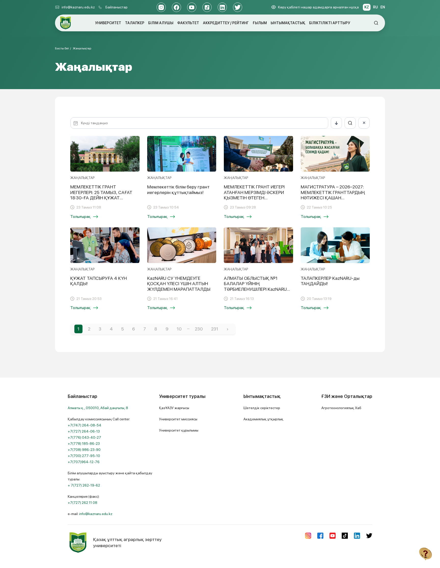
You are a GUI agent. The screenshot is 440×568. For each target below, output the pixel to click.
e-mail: (90, 514)
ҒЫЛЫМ (260, 23)
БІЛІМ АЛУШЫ (160, 23)
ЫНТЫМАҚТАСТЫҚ (288, 23)
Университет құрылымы (178, 430)
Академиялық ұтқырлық (263, 419)
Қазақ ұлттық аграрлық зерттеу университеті (127, 542)
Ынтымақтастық (262, 396)
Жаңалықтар (82, 48)
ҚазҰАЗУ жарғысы (174, 408)
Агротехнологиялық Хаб (341, 408)
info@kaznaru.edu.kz (78, 7)
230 (199, 328)
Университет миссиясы (178, 419)
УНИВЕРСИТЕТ (108, 23)
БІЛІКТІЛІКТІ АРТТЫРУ (329, 23)
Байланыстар (116, 7)
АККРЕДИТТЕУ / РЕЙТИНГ (226, 23)
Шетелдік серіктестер (261, 408)
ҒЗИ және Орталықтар (346, 396)
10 (179, 328)
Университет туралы (182, 396)
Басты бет (62, 48)
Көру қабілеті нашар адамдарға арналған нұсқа (318, 7)
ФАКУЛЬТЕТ (188, 23)
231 (214, 328)
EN (382, 7)
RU (375, 7)
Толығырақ (80, 216)
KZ (366, 7)
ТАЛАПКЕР (134, 23)
